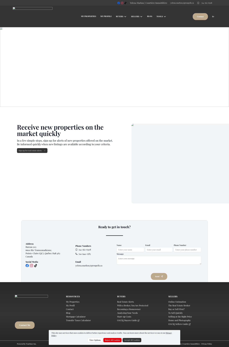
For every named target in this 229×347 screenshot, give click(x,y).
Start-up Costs (124, 316)
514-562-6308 (206, 3)
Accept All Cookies (132, 340)
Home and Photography (179, 320)
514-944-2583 (85, 253)
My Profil (70, 305)
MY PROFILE (106, 16)
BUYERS (119, 16)
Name (119, 245)
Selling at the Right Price (180, 316)
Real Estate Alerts (125, 301)
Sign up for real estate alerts (30, 150)
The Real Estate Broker (179, 305)
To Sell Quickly (175, 312)
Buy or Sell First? (176, 309)
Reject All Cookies (112, 340)
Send (157, 276)
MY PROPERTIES (88, 16)
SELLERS (135, 16)
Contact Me (24, 325)
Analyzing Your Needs (127, 312)
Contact (200, 16)
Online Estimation (177, 301)
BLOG (149, 16)
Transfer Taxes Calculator (78, 320)
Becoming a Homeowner (129, 309)
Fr (213, 16)
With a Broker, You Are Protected (132, 305)
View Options (95, 340)
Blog (68, 312)
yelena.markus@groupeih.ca (182, 3)
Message (120, 254)
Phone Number (180, 245)
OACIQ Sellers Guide (178, 324)
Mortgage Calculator (76, 316)
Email (147, 245)
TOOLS (160, 16)
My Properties (72, 301)
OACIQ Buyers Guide (127, 320)
